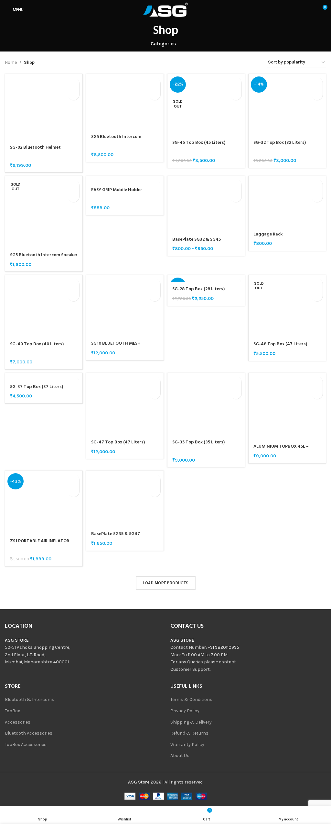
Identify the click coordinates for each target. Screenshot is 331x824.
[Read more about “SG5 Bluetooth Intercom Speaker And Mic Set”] (73, 185)
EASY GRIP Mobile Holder (116, 190)
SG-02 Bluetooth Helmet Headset (35, 151)
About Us (179, 755)
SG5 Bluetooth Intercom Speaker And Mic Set (44, 258)
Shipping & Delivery (191, 722)
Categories (163, 43)
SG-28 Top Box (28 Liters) (198, 289)
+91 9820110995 (223, 647)
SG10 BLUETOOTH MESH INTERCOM (116, 347)
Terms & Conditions (191, 699)
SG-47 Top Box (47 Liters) (118, 442)
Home (11, 62)
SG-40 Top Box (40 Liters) (37, 344)
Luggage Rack (268, 234)
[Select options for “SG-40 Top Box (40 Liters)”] (73, 284)
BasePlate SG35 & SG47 (115, 534)
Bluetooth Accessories (28, 733)
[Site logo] (165, 9)
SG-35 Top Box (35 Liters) (198, 442)
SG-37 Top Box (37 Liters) (36, 387)
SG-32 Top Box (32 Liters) (279, 142)
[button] (73, 83)
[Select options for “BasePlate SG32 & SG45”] (235, 185)
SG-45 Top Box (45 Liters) (198, 142)
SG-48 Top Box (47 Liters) (280, 344)
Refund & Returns (189, 733)
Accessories (17, 722)
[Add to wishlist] (73, 94)
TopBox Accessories (26, 744)
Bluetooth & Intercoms (29, 699)
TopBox (12, 711)
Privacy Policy (184, 711)
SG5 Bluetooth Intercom (116, 137)
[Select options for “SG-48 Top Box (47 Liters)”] (317, 284)
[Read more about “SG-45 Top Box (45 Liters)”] (235, 83)
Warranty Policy (187, 744)
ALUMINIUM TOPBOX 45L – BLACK (281, 450)
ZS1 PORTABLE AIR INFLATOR (39, 541)
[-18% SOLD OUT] (206, 278)
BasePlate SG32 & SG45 (196, 239)
